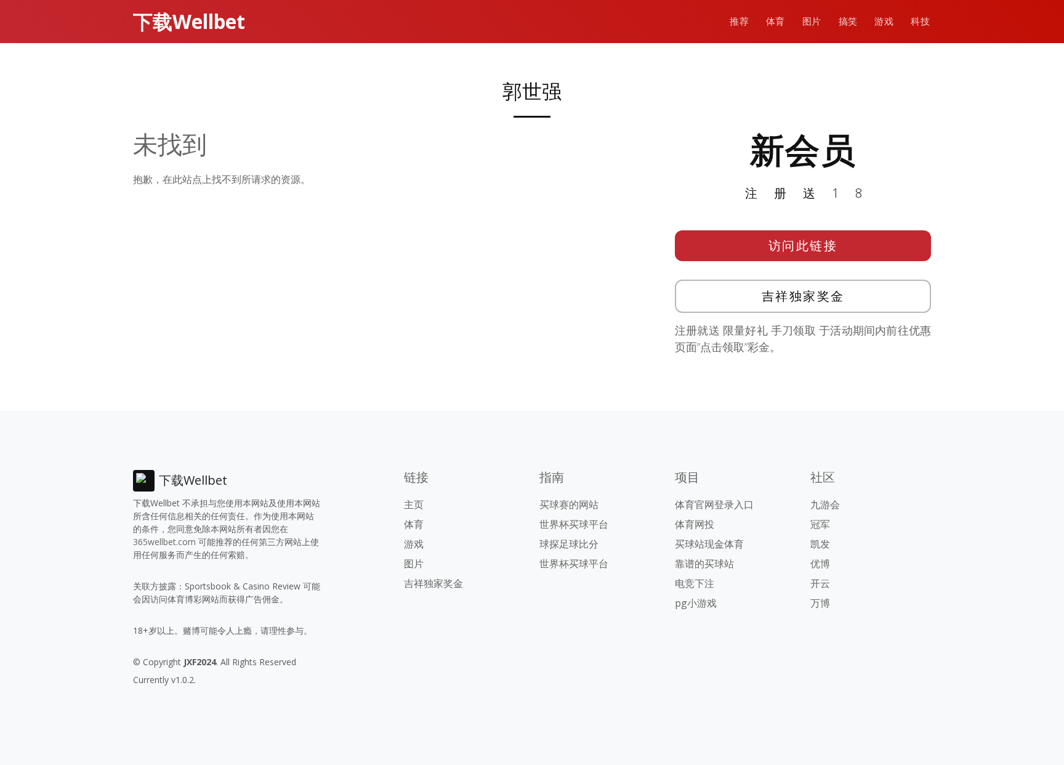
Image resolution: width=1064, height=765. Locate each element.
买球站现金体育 (709, 544)
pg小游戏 (696, 603)
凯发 (820, 544)
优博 (820, 563)
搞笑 (848, 21)
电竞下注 (694, 583)
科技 (920, 21)
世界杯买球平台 (573, 524)
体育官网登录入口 (714, 504)
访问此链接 (803, 245)
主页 (414, 504)
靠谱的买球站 (704, 563)
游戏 (883, 21)
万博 (820, 603)
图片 (811, 21)
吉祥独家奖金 (803, 296)
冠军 (820, 524)
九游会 (825, 504)
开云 (820, 583)
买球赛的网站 (568, 504)
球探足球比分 (568, 544)
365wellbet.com (164, 542)
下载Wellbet (189, 21)
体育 (775, 21)
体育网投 (694, 524)
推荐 (739, 21)
